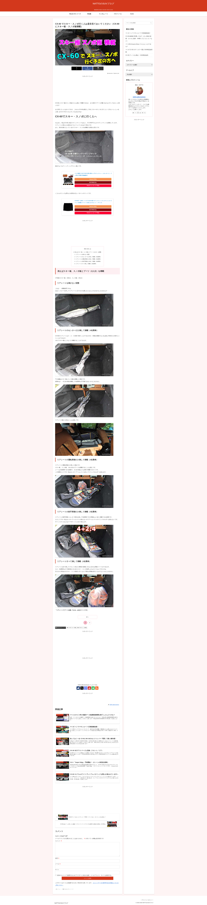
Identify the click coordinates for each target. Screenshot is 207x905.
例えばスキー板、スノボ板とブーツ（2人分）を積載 (87, 252)
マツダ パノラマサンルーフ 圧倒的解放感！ (138, 33)
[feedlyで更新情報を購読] (93, 688)
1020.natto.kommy (139, 97)
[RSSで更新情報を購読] (96, 688)
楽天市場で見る (93, 182)
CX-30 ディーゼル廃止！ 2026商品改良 (136, 55)
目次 (85, 248)
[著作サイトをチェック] (78, 688)
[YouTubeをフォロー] (89, 688)
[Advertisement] (87, 89)
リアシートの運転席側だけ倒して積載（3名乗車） (88, 259)
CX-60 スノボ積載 (83, 627)
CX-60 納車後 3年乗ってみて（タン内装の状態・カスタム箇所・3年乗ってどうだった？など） (138, 39)
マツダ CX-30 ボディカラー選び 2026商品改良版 (139, 51)
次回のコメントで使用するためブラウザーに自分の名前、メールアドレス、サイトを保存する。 (85, 875)
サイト (57, 869)
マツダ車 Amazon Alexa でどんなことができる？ (138, 45)
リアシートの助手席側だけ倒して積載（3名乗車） (88, 261)
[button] (98, 68)
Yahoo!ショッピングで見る (93, 185)
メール (58, 864)
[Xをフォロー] (82, 688)
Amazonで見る (93, 179)
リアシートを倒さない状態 (82, 254)
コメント (58, 841)
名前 (57, 858)
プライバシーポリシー (147, 900)
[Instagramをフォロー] (85, 688)
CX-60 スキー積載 (72, 627)
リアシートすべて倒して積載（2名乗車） (86, 263)
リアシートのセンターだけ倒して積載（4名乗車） (88, 256)
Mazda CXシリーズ (61, 627)
